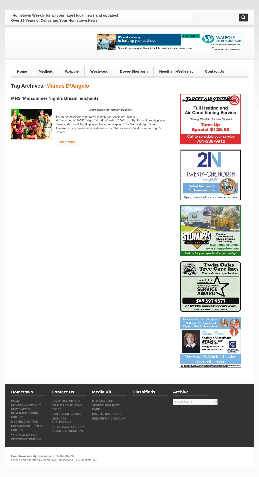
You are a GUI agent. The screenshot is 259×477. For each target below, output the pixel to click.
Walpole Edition (24, 434)
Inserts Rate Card (106, 413)
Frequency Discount (108, 418)
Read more (66, 142)
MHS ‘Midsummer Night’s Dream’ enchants (55, 98)
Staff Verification (66, 413)
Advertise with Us (66, 400)
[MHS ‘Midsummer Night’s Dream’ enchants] (31, 124)
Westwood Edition (26, 439)
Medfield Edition (24, 421)
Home (22, 71)
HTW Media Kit (103, 400)
